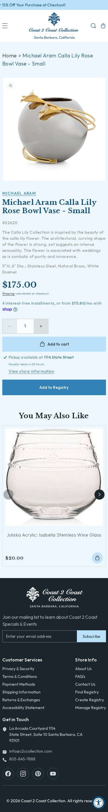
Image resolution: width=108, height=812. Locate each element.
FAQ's (80, 676)
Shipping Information (21, 692)
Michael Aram (19, 193)
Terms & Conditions (19, 676)
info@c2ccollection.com (30, 751)
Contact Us (85, 684)
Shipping (8, 293)
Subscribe (91, 636)
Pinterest (38, 773)
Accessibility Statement (23, 707)
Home (9, 55)
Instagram (23, 773)
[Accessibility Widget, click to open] (98, 802)
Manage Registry (90, 707)
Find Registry (87, 692)
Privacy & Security (18, 668)
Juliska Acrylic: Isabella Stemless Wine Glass (54, 535)
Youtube (53, 773)
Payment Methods (18, 684)
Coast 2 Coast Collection (43, 800)
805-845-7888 (22, 759)
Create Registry (89, 699)
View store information (31, 371)
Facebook (8, 773)
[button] (5, 26)
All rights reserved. (84, 800)
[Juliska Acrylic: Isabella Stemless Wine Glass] (54, 477)
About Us (83, 668)
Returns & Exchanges (21, 699)
